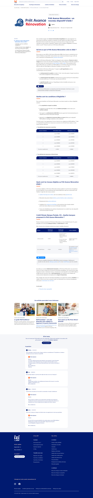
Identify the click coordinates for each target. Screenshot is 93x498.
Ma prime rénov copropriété (46, 289)
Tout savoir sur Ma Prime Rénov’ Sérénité (68, 320)
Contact (71, 1)
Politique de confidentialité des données (43, 488)
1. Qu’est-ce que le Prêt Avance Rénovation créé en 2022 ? (22, 41)
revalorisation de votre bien (48, 280)
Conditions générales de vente (28, 488)
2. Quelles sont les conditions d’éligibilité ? (21, 44)
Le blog (68, 1)
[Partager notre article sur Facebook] (49, 30)
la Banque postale (53, 261)
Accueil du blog (16, 7)
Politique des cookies (57, 488)
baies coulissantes (68, 198)
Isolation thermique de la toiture (46, 194)
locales (64, 63)
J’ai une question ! (46, 342)
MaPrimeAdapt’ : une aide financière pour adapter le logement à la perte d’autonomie (46, 321)
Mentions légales (17, 488)
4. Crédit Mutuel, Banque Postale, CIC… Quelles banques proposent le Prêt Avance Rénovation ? (23, 51)
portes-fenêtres (60, 198)
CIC (59, 261)
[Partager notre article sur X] (51, 30)
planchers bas (69, 194)
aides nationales (56, 63)
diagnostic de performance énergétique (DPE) (73, 251)
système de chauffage (51, 204)
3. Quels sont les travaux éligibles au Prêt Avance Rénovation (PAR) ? (23, 48)
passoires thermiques (58, 57)
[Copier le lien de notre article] (53, 30)
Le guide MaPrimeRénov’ (22, 319)
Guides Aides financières (25, 7)
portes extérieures (52, 201)
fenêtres (55, 198)
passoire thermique (73, 247)
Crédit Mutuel (66, 261)
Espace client (76, 1)
